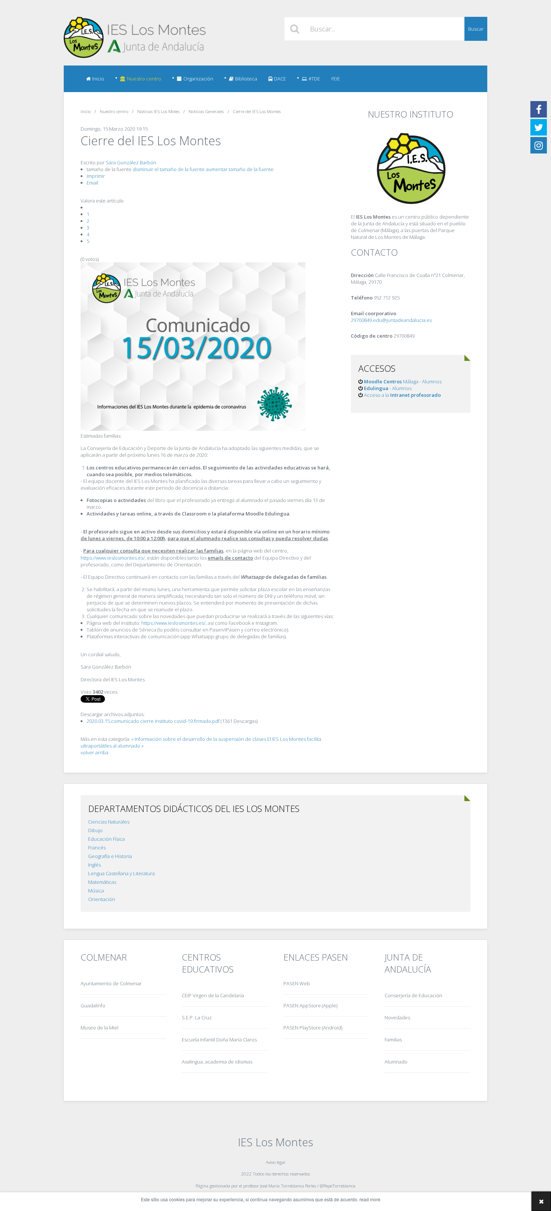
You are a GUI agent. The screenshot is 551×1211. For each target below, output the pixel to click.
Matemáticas (102, 882)
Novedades (397, 1017)
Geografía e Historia (110, 856)
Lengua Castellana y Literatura (121, 873)
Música (96, 890)
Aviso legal (275, 1162)
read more (369, 1199)
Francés (97, 847)
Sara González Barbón (131, 162)
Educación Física (106, 839)
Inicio (98, 78)
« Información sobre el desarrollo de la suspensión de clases (198, 739)
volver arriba (94, 752)
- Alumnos (388, 388)
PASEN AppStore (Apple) (310, 1005)
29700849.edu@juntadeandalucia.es (391, 320)
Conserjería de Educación (413, 995)
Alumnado (396, 1061)
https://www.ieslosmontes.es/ (113, 557)
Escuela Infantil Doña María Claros (219, 1039)
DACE (280, 78)
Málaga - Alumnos (403, 381)
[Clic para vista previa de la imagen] (193, 429)
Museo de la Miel (99, 1027)
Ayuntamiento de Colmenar (111, 983)
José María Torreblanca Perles (288, 1186)
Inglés (94, 864)
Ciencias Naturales (108, 821)
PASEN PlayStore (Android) (312, 1027)
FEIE (335, 78)
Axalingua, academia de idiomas (217, 1061)
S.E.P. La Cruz (197, 1017)
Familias (393, 1039)
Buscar (476, 28)
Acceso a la (402, 395)
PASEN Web (296, 983)
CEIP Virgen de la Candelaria (213, 995)
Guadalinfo (93, 1005)
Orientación (101, 899)
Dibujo (95, 830)
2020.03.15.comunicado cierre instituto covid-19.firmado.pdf (154, 721)
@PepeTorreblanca (337, 1186)
